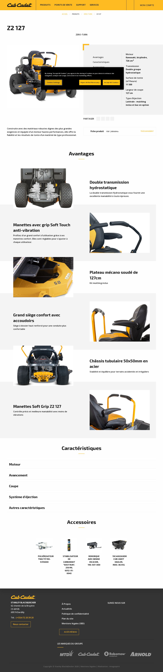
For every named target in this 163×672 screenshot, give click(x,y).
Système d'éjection (23, 497)
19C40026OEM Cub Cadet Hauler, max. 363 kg (118, 560)
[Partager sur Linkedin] (108, 119)
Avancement (18, 475)
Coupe (13, 486)
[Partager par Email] (112, 119)
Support (81, 4)
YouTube (119, 609)
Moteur (14, 464)
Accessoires (99, 67)
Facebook (111, 609)
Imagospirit (114, 666)
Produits (45, 4)
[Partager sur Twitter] (103, 119)
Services (94, 4)
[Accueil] (19, 4)
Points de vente (63, 4)
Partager (88, 118)
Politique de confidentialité (75, 613)
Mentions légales (88, 666)
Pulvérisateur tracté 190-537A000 (44, 559)
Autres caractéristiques (27, 508)
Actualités (67, 608)
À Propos (66, 604)
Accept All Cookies (111, 82)
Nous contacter (21, 624)
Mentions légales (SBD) (73, 623)
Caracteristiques (101, 62)
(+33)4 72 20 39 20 (24, 617)
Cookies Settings (53, 82)
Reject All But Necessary (90, 82)
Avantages (98, 57)
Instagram (128, 609)
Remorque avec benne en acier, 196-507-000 (94, 560)
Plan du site (67, 618)
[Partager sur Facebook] (98, 119)
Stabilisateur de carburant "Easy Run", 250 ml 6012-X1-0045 (69, 564)
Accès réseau (70, 632)
